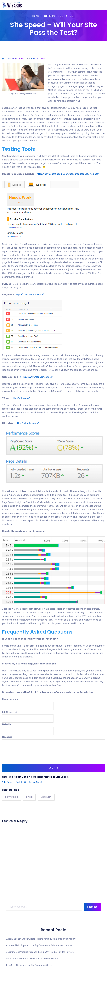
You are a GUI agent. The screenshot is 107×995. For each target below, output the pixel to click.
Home (36, 16)
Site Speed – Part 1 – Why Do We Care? (22, 782)
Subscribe (92, 906)
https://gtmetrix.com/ (27, 423)
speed (29, 797)
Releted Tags (10, 789)
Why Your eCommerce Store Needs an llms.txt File (32, 958)
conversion (11, 797)
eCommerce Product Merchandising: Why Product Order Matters (40, 952)
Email (10, 711)
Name (10, 699)
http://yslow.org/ (21, 398)
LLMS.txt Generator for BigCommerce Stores (29, 965)
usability (46, 797)
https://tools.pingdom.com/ (29, 294)
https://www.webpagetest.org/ (36, 377)
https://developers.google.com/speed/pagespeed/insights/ (68, 174)
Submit (54, 768)
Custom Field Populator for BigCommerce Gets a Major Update (39, 945)
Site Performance (58, 16)
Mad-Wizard (38, 59)
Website (6, 724)
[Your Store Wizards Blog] (12, 5)
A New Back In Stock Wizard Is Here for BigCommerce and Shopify (41, 939)
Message (7, 737)
